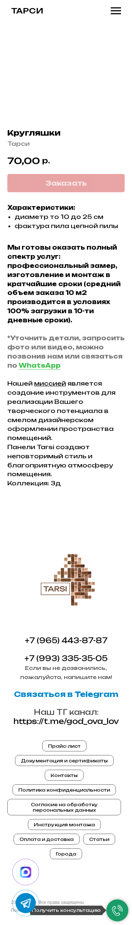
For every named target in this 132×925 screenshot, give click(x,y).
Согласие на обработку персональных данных (64, 807)
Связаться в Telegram (66, 694)
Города (66, 854)
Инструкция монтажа (64, 824)
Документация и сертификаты (64, 760)
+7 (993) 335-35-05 (66, 658)
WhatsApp (39, 365)
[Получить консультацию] (117, 910)
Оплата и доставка (46, 839)
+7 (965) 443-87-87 (66, 640)
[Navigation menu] (116, 11)
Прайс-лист (64, 746)
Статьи (99, 839)
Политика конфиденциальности (64, 790)
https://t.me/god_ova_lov (66, 721)
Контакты (64, 775)
